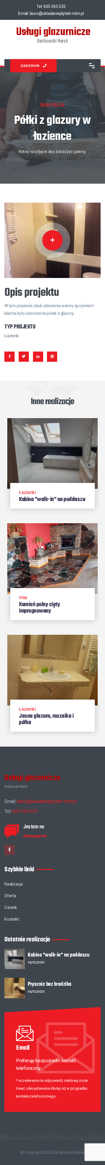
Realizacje (13, 884)
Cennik (10, 907)
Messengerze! (35, 836)
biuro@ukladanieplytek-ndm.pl (57, 13)
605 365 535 (54, 6)
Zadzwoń (29, 66)
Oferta (10, 895)
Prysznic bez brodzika (49, 987)
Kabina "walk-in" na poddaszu (58, 958)
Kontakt (11, 919)
